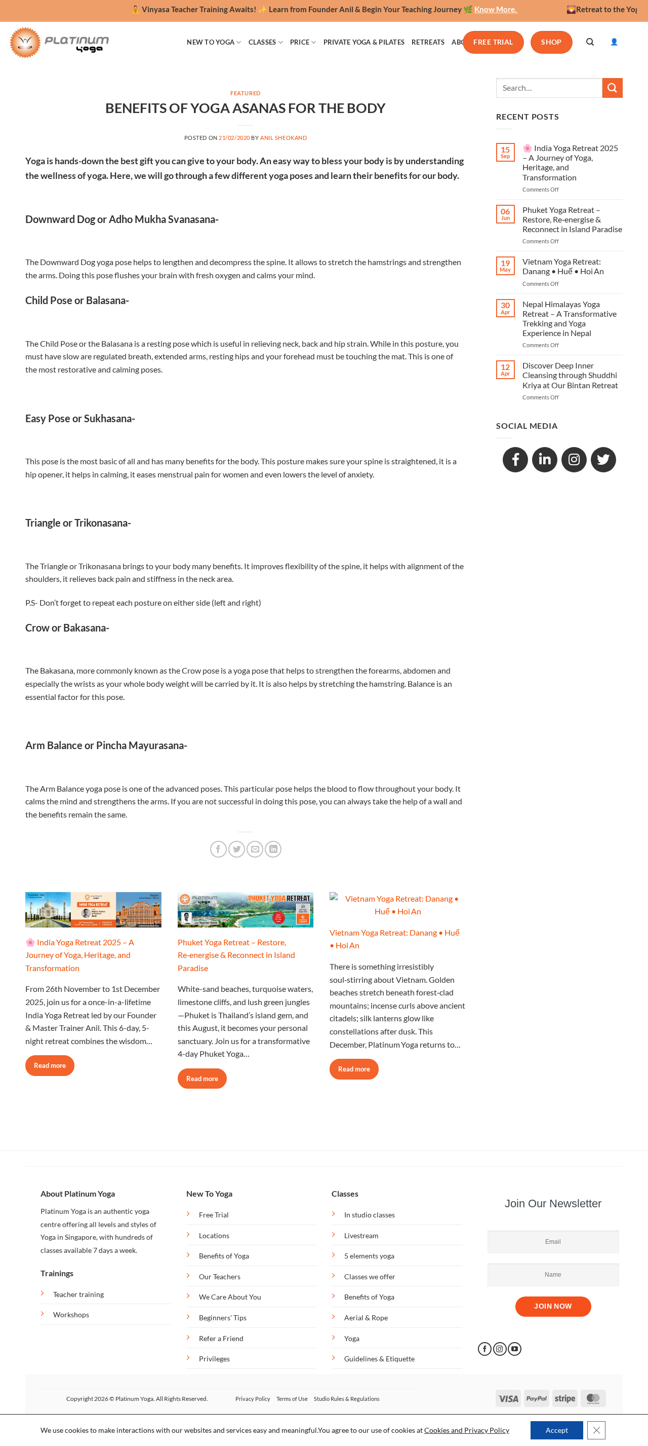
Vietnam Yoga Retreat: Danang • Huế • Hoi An (563, 266)
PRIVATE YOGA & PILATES (364, 42)
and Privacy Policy (480, 1430)
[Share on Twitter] (236, 849)
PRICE (299, 42)
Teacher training (78, 1294)
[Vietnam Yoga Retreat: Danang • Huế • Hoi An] (398, 911)
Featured (245, 93)
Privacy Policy (252, 1398)
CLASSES (262, 42)
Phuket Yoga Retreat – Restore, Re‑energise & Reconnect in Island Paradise (236, 955)
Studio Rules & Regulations (347, 1398)
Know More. (474, 9)
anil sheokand (283, 137)
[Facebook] (515, 459)
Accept (557, 1430)
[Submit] (612, 88)
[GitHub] (603, 459)
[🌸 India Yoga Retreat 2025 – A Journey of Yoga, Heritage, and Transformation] (93, 920)
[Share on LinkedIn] (273, 849)
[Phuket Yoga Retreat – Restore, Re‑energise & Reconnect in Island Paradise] (246, 920)
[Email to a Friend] (255, 849)
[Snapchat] (574, 459)
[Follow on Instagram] (500, 1349)
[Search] (590, 42)
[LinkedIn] (544, 459)
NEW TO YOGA (210, 42)
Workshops (71, 1314)
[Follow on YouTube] (514, 1349)
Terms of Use (292, 1398)
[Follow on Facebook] (485, 1349)
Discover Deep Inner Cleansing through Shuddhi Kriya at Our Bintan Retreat (570, 374)
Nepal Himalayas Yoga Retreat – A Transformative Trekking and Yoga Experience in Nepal (569, 318)
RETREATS (428, 42)
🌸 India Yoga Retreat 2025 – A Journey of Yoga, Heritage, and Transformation (79, 955)
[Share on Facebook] (218, 849)
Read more (50, 1065)
